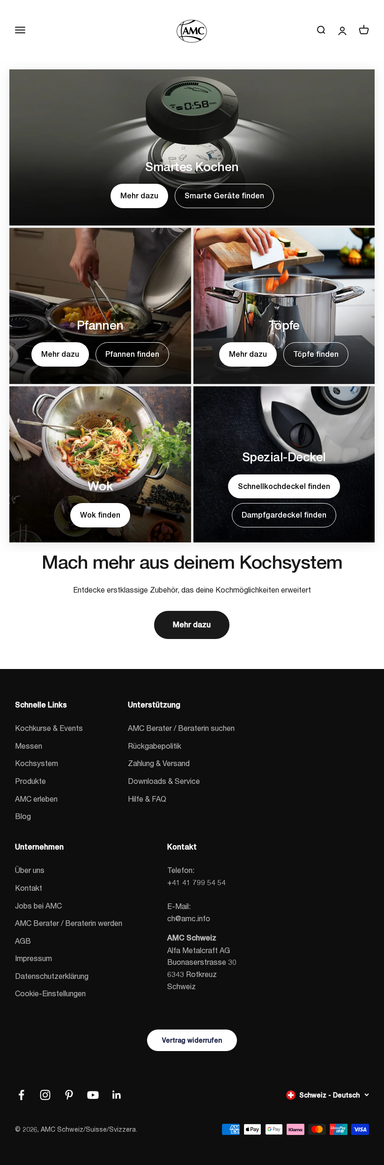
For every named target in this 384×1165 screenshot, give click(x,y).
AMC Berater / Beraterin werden (68, 922)
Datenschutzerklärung (52, 975)
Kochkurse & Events (49, 727)
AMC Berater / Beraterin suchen (181, 727)
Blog (23, 816)
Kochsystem (36, 763)
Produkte (30, 780)
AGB (23, 940)
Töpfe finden (316, 354)
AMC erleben (36, 798)
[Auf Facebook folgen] (21, 1095)
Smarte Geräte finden (224, 195)
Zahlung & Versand (159, 763)
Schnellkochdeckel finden (284, 486)
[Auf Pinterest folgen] (69, 1095)
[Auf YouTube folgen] (93, 1095)
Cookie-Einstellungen (50, 993)
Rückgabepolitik (154, 745)
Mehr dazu (139, 195)
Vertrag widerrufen (192, 1040)
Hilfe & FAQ (147, 798)
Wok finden (100, 515)
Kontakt (28, 887)
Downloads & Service (164, 780)
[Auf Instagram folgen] (45, 1095)
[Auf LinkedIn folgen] (117, 1095)
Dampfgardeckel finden (284, 515)
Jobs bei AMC (38, 905)
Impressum (33, 958)
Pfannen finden (132, 354)
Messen (28, 745)
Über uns (29, 869)
